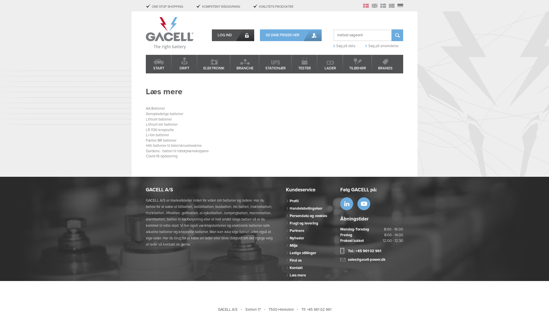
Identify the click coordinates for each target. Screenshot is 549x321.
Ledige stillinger (303, 253)
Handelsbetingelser (306, 208)
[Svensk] (383, 6)
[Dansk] (366, 6)
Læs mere (298, 275)
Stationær (275, 68)
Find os (296, 260)
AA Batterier (155, 108)
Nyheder (297, 238)
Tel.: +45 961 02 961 (364, 251)
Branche (244, 68)
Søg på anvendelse (383, 46)
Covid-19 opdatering (162, 156)
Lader (330, 68)
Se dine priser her (282, 35)
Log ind (225, 35)
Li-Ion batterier (157, 135)
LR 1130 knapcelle (160, 130)
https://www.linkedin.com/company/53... (346, 203)
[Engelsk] (374, 6)
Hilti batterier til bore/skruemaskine (174, 145)
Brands (385, 68)
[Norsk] (392, 6)
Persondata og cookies (308, 216)
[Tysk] (400, 6)
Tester (304, 68)
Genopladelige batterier (164, 114)
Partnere (297, 230)
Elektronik (213, 68)
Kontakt (296, 268)
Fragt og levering (304, 223)
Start (158, 68)
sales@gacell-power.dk (366, 259)
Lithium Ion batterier (162, 124)
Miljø (293, 245)
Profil (294, 201)
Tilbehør (357, 68)
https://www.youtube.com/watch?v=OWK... (363, 203)
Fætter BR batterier (161, 140)
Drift (184, 68)
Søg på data (345, 46)
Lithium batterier (159, 119)
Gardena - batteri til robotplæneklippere (177, 151)
